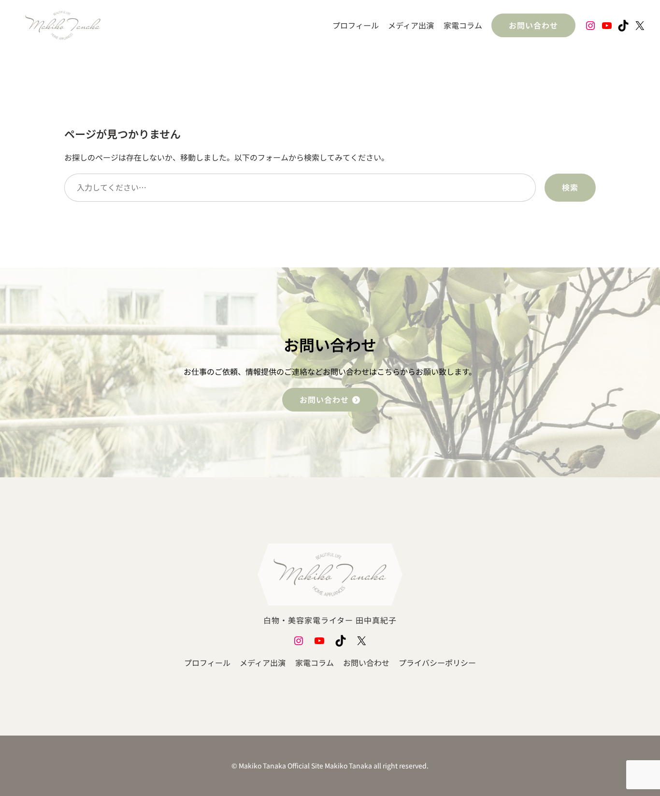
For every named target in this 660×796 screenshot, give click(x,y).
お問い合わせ (533, 25)
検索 (570, 187)
